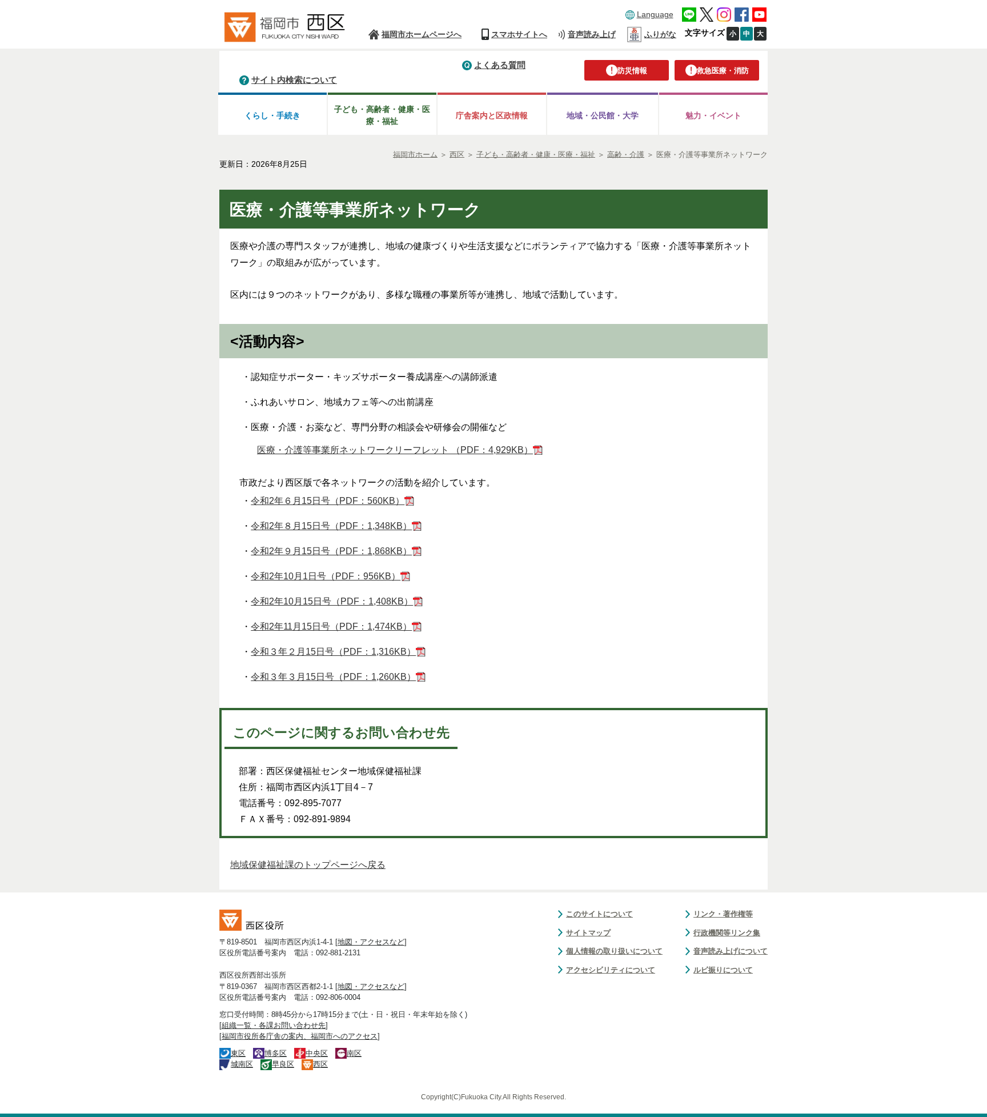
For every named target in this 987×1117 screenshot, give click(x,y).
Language (655, 14)
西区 (320, 1064)
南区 (354, 1053)
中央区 (317, 1053)
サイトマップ (588, 932)
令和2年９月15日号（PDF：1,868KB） (331, 551)
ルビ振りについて (723, 970)
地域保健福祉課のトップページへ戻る (308, 865)
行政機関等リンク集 (726, 932)
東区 (238, 1053)
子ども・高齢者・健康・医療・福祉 (382, 115)
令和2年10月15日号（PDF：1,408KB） (332, 601)
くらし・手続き (272, 115)
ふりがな (660, 34)
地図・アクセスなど (371, 942)
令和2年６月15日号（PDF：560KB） (327, 501)
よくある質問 (499, 65)
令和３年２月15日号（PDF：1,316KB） (333, 651)
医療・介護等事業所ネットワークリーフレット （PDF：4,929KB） (395, 450)
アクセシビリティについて (610, 970)
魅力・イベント (713, 115)
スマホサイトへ (519, 34)
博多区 (275, 1053)
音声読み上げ (592, 34)
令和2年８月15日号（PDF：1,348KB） (331, 526)
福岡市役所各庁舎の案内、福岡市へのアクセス (300, 1036)
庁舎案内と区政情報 (492, 115)
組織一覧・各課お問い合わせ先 (274, 1025)
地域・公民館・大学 (603, 115)
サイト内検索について (294, 80)
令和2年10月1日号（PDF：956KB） (325, 576)
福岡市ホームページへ (422, 34)
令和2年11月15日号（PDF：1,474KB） (331, 626)
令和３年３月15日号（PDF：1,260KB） (333, 677)
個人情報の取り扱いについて (614, 951)
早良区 (283, 1064)
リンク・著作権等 (723, 914)
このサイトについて (599, 914)
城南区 (242, 1064)
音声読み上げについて (730, 951)
